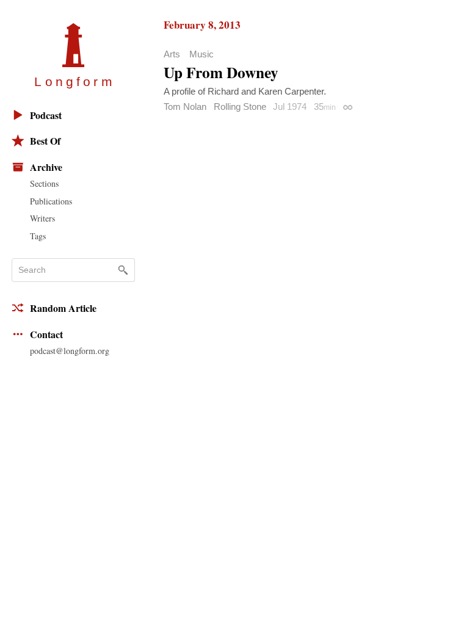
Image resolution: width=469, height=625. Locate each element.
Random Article (63, 308)
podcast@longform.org (69, 350)
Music (201, 54)
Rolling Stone (240, 106)
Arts (172, 54)
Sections (44, 183)
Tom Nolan (185, 106)
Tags (38, 236)
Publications (51, 201)
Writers (42, 218)
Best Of (45, 141)
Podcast (46, 115)
